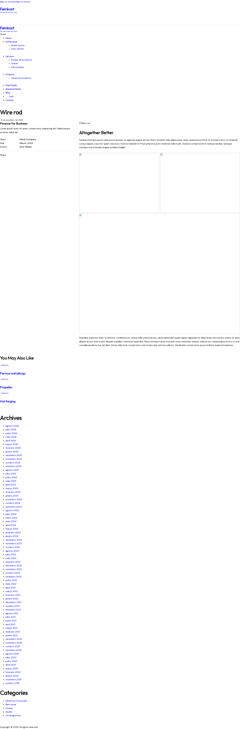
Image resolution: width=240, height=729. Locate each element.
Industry (4, 365)
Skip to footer (23, 1)
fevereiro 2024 (13, 532)
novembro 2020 (14, 642)
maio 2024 (11, 521)
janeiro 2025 (12, 495)
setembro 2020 (14, 650)
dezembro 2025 (14, 455)
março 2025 (12, 488)
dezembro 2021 (13, 602)
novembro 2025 (14, 459)
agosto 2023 (12, 550)
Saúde (9, 711)
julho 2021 (11, 617)
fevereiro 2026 (13, 447)
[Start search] (238, 19)
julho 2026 (11, 429)
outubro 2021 (12, 606)
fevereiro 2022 (13, 595)
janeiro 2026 (12, 451)
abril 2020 (11, 664)
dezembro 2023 (14, 539)
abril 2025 (11, 484)
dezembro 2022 (14, 565)
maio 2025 (11, 481)
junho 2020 (11, 661)
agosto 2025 (12, 470)
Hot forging (7, 401)
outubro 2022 (13, 572)
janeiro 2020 (12, 675)
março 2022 (12, 591)
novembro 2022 (14, 569)
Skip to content (8, 1)
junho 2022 (11, 580)
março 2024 (12, 528)
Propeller (6, 387)
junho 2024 (11, 517)
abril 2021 (10, 624)
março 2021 (11, 628)
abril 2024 (11, 525)
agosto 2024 (12, 510)
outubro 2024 (13, 503)
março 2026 (12, 444)
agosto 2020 (12, 653)
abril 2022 (11, 587)
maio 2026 (11, 436)
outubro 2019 (12, 683)
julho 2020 (11, 657)
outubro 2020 (13, 646)
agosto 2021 (12, 613)
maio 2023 (11, 558)
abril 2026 (11, 440)
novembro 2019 (13, 679)
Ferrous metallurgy (13, 373)
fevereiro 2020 (13, 672)
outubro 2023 (13, 547)
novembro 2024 (14, 499)
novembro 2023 (14, 543)
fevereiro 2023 (13, 561)
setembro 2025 (14, 466)
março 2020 (12, 668)
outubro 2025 (13, 462)
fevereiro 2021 (13, 631)
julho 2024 (11, 514)
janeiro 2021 (12, 635)
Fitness (9, 708)
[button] (34, 155)
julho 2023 (11, 554)
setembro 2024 (14, 506)
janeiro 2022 (12, 598)
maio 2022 (11, 583)
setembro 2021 (13, 609)
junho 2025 (11, 477)
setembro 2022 (13, 576)
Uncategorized (13, 715)
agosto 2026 (12, 425)
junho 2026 (11, 433)
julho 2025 (11, 473)
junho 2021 (11, 620)
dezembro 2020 (14, 639)
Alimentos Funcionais (16, 700)
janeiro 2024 (12, 536)
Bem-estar (11, 704)
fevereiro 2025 (13, 492)
